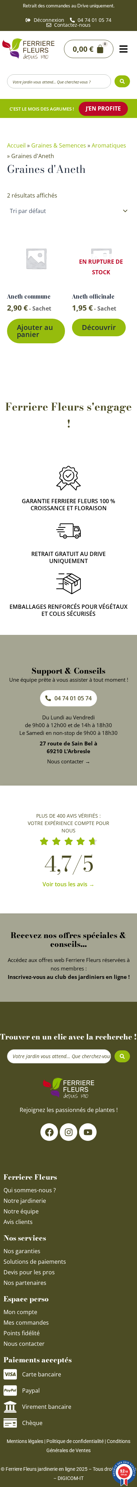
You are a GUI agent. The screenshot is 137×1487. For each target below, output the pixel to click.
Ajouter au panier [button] (35, 331)
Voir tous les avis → (68, 884)
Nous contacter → (68, 761)
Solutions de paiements (35, 1262)
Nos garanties (22, 1251)
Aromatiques (109, 145)
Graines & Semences (58, 145)
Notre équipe (21, 1211)
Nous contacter (24, 1344)
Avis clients (18, 1222)
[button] (123, 49)
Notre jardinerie (25, 1201)
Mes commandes (26, 1322)
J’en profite (103, 108)
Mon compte (20, 1312)
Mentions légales (25, 1441)
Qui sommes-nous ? (30, 1190)
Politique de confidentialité (75, 1441)
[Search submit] (122, 81)
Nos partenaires (25, 1283)
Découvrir (99, 327)
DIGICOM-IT (71, 1478)
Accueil (16, 145)
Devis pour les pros (29, 1272)
